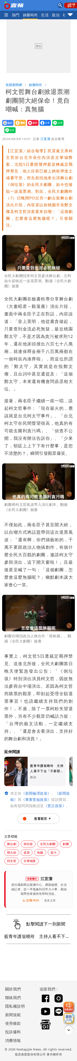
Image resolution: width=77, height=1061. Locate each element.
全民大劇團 (47, 844)
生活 (45, 14)
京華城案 (30, 861)
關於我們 (13, 989)
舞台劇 (11, 844)
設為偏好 (6, 126)
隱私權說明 (13, 1006)
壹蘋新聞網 (14, 85)
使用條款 (13, 1023)
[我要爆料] (69, 1007)
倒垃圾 (28, 844)
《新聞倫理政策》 (36, 793)
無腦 (40, 852)
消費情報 (13, 1040)
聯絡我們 (13, 997)
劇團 (66, 844)
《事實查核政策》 (36, 799)
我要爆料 (31, 126)
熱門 (15, 14)
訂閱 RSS (33, 900)
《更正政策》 (55, 805)
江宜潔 (45, 139)
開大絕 (11, 852)
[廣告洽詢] (69, 1018)
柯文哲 (11, 861)
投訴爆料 (13, 1031)
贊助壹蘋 (19, 126)
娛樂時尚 (30, 14)
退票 (27, 852)
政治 (55, 14)
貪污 (53, 852)
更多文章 (50, 900)
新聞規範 (13, 1014)
